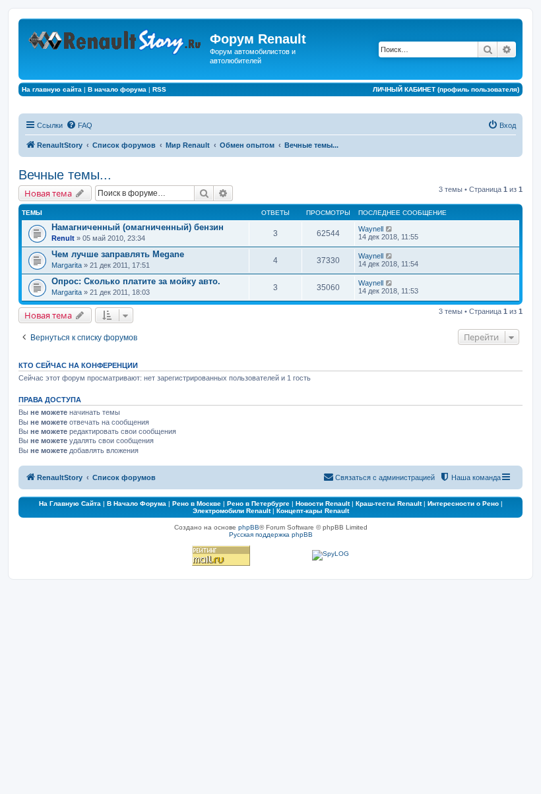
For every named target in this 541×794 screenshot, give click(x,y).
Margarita (66, 265)
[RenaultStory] (116, 39)
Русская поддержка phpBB (271, 534)
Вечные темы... (64, 175)
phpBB (248, 527)
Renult (63, 238)
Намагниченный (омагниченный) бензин (137, 227)
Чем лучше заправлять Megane (117, 254)
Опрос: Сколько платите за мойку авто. (135, 281)
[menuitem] (79, 125)
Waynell (370, 229)
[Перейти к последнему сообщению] (389, 229)
